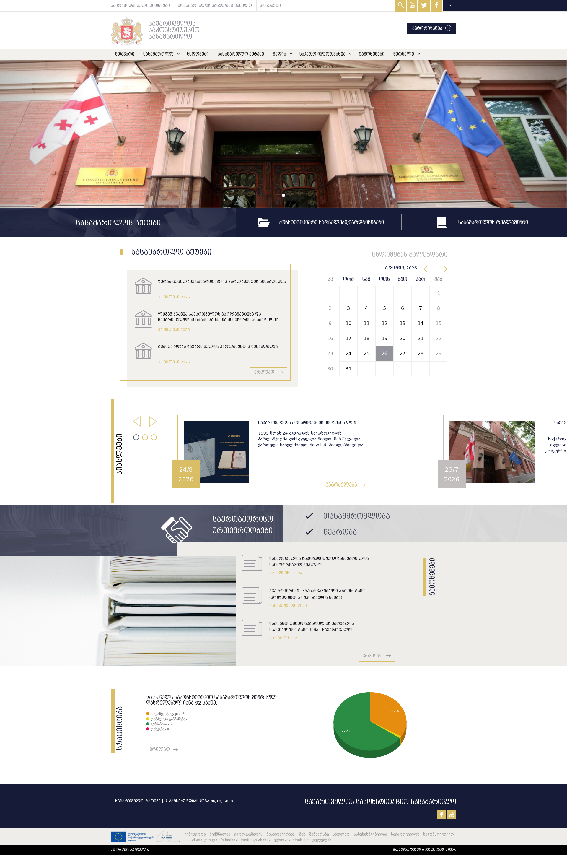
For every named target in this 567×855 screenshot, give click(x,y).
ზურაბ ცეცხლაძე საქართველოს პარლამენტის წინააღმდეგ (222, 281)
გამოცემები (371, 54)
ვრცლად (264, 372)
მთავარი (124, 54)
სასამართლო (158, 54)
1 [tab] (136, 437)
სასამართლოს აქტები (118, 223)
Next (151, 419)
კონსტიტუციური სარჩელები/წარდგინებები (331, 222)
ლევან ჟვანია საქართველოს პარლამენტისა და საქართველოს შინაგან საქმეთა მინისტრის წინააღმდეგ (218, 317)
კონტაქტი (270, 5)
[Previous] (42, 134)
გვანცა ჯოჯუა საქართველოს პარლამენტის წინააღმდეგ (218, 346)
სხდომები (198, 54)
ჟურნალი (403, 54)
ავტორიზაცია (427, 28)
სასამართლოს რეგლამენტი (492, 222)
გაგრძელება (76, 485)
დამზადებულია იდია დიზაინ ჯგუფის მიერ (424, 849)
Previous (135, 419)
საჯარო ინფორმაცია (322, 54)
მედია (279, 54)
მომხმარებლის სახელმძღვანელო (215, 5)
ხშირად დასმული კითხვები (140, 5)
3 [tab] (154, 437)
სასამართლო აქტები (241, 54)
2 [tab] (145, 437)
